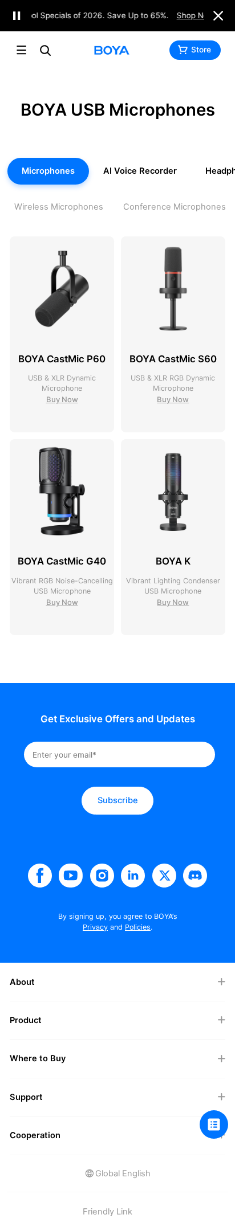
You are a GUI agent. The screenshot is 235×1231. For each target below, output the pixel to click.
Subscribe (118, 800)
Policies (138, 927)
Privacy (95, 927)
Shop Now (195, 15)
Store (201, 49)
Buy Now (62, 399)
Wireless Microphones (58, 206)
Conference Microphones (174, 206)
